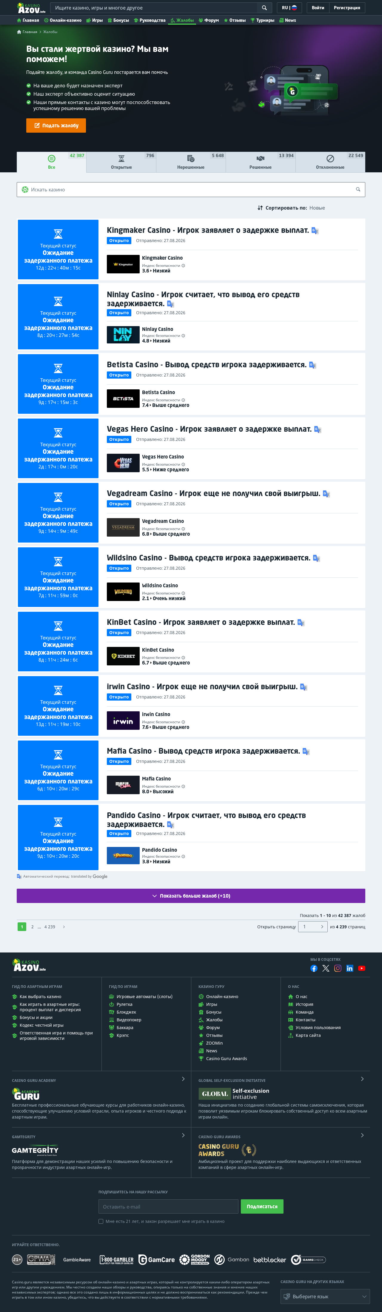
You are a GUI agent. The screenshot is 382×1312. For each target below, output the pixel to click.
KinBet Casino (158, 650)
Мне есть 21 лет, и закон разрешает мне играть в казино (165, 1221)
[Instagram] (337, 968)
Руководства (153, 20)
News (290, 20)
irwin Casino (156, 714)
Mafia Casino (156, 779)
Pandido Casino (159, 850)
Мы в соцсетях (325, 959)
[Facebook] (314, 968)
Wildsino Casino (160, 585)
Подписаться (262, 1206)
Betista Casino (158, 392)
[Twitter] (325, 968)
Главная (31, 20)
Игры (97, 20)
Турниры (265, 20)
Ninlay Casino (157, 329)
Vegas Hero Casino (163, 457)
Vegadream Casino (163, 521)
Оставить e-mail (117, 1202)
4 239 (49, 927)
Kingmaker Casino (162, 258)
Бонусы (121, 20)
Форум (211, 20)
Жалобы (185, 20)
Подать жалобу (60, 125)
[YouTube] (361, 968)
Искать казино (48, 190)
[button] (315, 230)
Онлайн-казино (65, 20)
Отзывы (237, 20)
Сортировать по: (286, 208)
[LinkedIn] (349, 968)
